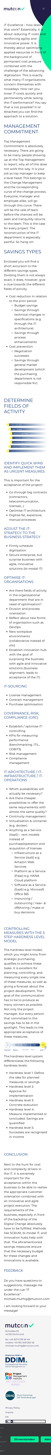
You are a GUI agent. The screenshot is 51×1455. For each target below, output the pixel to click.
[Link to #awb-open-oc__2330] (43, 8)
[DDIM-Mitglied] (16, 1356)
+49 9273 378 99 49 (19, 1339)
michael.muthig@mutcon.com (27, 1299)
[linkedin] (7, 1421)
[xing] (12, 1421)
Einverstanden (24, 1439)
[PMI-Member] (16, 1374)
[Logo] (14, 8)
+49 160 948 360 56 (23, 1342)
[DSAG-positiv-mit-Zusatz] (20, 1392)
